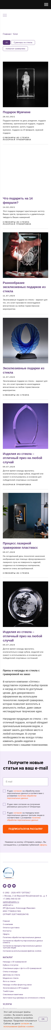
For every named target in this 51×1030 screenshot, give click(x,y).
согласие (17, 791)
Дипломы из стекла (11, 975)
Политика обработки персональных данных (22, 937)
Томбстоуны (8, 991)
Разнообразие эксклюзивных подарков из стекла (24, 287)
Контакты (7, 931)
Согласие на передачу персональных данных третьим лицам (22, 947)
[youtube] (14, 886)
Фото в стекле (9, 981)
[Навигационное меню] (46, 4)
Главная (7, 34)
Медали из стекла (10, 978)
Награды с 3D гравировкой (14, 962)
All (7, 42)
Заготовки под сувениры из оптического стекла (24, 998)
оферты (43, 845)
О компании (8, 924)
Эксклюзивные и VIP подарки (15, 988)
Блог (15, 34)
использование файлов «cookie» (19, 1026)
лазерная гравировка (15, 48)
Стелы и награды (10, 971)
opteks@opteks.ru (11, 902)
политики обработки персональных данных (21, 797)
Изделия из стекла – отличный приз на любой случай (22, 458)
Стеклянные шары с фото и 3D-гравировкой (22, 968)
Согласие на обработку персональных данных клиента (23, 942)
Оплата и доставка (11, 928)
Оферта (6, 934)
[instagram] (9, 886)
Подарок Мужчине (16, 112)
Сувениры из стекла (23, 42)
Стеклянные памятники (13, 994)
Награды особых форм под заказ (17, 985)
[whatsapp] (4, 886)
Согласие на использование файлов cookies (22, 951)
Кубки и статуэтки (10, 965)
